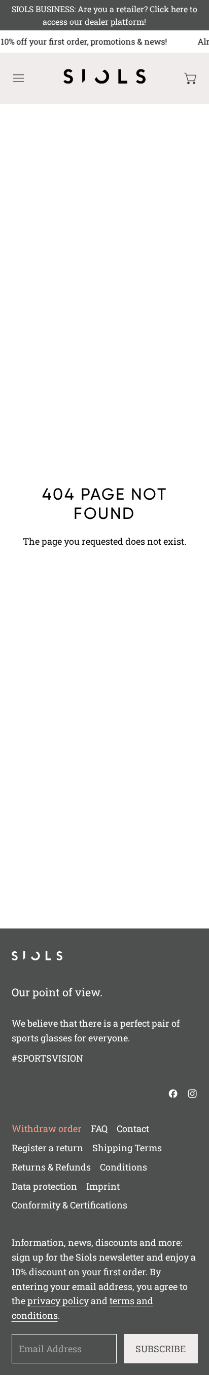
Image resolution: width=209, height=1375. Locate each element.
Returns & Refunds (51, 1167)
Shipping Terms (127, 1148)
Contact (133, 1128)
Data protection (44, 1186)
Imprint (103, 1186)
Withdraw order (47, 1128)
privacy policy (58, 1301)
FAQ (99, 1128)
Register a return (47, 1148)
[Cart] (191, 78)
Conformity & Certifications (69, 1205)
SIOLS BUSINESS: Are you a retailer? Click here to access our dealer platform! (104, 15)
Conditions (123, 1167)
